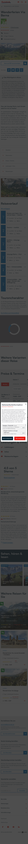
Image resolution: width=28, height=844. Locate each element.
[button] (21, 427)
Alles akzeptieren (20, 438)
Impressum (4, 406)
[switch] (23, 427)
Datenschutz (10, 406)
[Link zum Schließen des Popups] (25, 404)
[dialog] (14, 422)
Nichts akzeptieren (7, 438)
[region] (14, 429)
